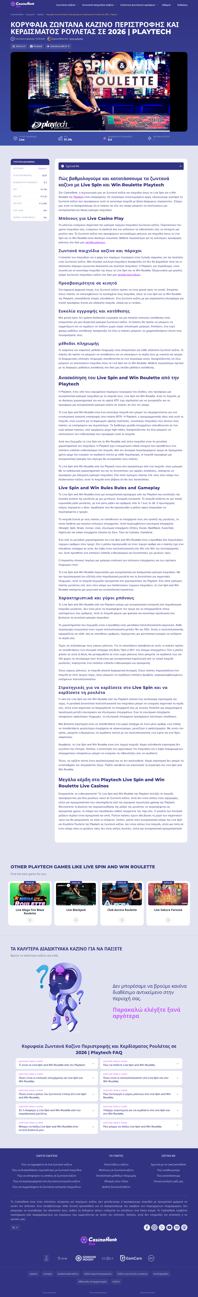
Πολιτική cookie (49, 1292)
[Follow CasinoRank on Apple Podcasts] (184, 1227)
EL (14, 1227)
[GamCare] (131, 1258)
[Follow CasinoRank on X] (162, 1227)
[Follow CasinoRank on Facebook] (147, 1227)
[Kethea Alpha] (108, 1258)
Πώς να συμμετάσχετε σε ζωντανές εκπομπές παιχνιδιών (46, 1187)
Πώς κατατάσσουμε (168, 1175)
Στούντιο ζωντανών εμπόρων (137, 4)
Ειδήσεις (182, 4)
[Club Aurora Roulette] (122, 903)
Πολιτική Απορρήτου (98, 1292)
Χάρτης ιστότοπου (147, 1292)
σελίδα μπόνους (95, 242)
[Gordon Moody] (85, 1258)
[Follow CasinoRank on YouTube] (169, 1227)
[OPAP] (62, 1258)
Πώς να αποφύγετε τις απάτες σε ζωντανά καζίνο (46, 1175)
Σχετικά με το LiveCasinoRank (168, 1164)
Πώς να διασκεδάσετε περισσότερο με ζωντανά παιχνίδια (46, 1170)
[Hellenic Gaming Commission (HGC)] (46, 1258)
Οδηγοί (166, 4)
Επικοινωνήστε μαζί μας (168, 1181)
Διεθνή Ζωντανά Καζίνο (116, 1187)
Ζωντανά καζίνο (65, 4)
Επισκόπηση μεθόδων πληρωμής (116, 1175)
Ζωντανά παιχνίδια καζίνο (98, 4)
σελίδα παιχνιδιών (129, 274)
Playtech (42, 168)
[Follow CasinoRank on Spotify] (177, 1227)
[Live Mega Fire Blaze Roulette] (30, 903)
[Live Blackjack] (76, 903)
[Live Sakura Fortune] (168, 903)
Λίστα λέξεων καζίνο (116, 1164)
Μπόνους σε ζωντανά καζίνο (116, 1170)
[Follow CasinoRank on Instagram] (154, 1227)
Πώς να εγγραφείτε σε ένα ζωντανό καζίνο (46, 1164)
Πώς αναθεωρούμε (168, 1170)
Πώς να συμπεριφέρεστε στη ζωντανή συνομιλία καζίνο (46, 1181)
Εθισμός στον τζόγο (116, 1181)
